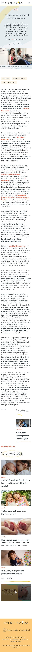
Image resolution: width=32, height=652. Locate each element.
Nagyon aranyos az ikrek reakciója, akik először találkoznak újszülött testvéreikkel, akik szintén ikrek (15, 543)
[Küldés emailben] (18, 44)
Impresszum (9, 637)
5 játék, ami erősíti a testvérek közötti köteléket (13, 512)
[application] (16, 592)
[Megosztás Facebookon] (9, 44)
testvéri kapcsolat (19, 78)
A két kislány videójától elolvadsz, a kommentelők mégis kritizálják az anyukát (15, 483)
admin (8, 39)
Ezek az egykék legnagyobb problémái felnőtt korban (12, 572)
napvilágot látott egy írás (17, 246)
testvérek (6, 78)
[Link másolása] (22, 44)
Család (16, 9)
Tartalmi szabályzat (16, 641)
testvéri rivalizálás (9, 82)
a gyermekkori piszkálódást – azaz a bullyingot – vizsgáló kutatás (15, 198)
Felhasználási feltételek (19, 639)
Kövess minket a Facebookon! (18, 630)
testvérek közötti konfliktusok (10, 174)
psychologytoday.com (8, 446)
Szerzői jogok (19, 637)
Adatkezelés (6, 639)
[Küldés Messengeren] (14, 44)
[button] (16, 592)
